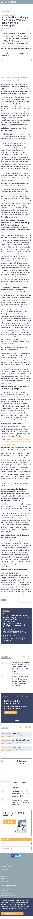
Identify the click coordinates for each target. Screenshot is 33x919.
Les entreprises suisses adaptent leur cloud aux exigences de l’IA (20, 794)
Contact (4, 878)
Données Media (6, 866)
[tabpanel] (17, 707)
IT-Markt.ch (5, 890)
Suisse (4, 600)
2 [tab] (17, 720)
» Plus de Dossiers (25, 727)
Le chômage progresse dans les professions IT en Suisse (20, 802)
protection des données (21, 908)
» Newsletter (8, 848)
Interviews (5, 11)
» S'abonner (8, 839)
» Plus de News (26, 657)
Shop (3, 872)
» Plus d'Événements (23, 696)
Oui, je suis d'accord (12, 913)
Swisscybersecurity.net (8, 895)
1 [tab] (15, 720)
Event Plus (5, 881)
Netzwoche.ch (6, 888)
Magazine (4, 869)
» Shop (5, 843)
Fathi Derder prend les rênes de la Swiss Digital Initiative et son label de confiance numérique (15, 442)
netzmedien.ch (6, 893)
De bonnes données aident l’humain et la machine (19, 785)
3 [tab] (18, 720)
